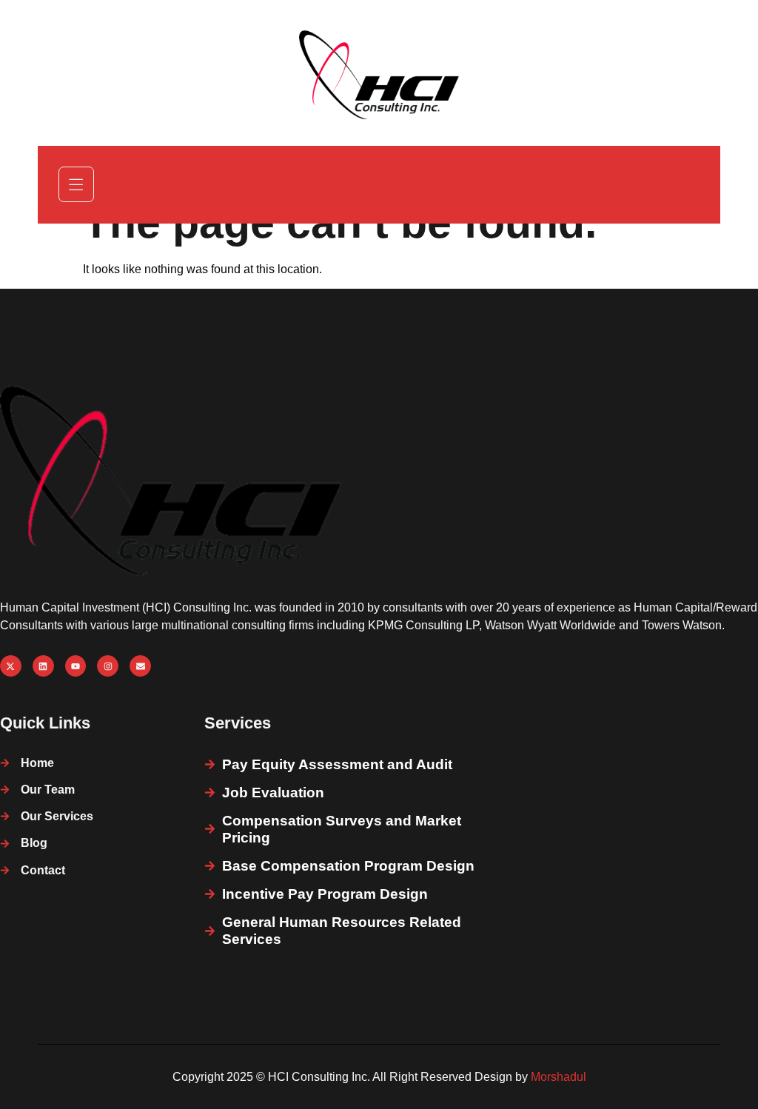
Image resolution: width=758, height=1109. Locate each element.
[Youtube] (76, 666)
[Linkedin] (43, 666)
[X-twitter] (10, 666)
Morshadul (558, 1077)
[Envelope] (140, 666)
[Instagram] (107, 666)
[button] (681, 184)
